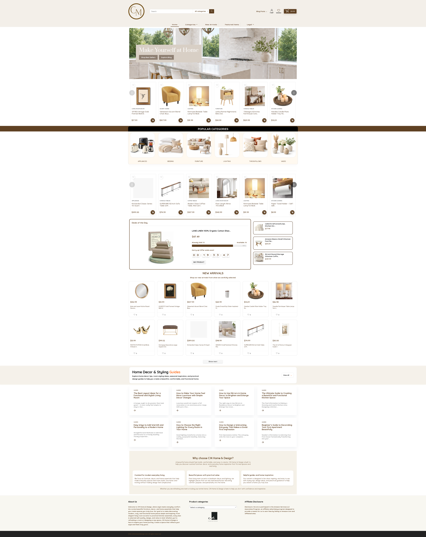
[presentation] (132, 93)
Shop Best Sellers (148, 57)
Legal (249, 24)
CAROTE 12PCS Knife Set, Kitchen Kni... (275, 225)
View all (287, 375)
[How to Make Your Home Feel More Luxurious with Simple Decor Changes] (191, 400)
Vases (283, 161)
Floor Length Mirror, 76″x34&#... (223, 205)
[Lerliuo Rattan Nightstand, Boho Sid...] (227, 96)
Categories (190, 24)
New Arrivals (211, 24)
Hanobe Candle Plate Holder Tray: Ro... (280, 113)
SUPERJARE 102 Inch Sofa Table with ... (170, 205)
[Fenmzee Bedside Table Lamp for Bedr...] (199, 96)
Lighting (190, 109)
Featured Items (232, 24)
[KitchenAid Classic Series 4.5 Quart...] (143, 188)
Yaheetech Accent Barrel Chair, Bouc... (170, 113)
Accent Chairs (164, 109)
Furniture (219, 109)
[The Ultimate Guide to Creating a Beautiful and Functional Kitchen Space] (277, 400)
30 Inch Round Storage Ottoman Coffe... (274, 255)
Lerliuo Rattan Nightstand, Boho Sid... (226, 113)
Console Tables (249, 109)
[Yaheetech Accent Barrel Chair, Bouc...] (171, 96)
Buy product (153, 120)
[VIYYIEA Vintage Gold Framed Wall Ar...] (143, 96)
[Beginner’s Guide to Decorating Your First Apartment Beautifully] (277, 432)
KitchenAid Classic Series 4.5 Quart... (142, 205)
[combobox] (213, 507)
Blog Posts (261, 11)
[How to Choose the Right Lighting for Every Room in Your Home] (191, 432)
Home (174, 24)
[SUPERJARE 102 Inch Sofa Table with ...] (171, 188)
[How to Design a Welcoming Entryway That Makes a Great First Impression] (234, 432)
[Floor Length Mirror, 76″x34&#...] (227, 188)
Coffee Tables (192, 200)
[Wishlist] (278, 10)
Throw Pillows (255, 161)
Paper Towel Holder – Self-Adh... (282, 205)
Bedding (171, 161)
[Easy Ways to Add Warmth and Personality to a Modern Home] (149, 432)
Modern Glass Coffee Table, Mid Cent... (196, 205)
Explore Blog (166, 57)
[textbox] (213, 507)
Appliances (142, 161)
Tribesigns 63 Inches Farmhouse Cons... (252, 113)
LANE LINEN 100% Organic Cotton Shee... (211, 231)
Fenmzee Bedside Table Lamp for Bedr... (197, 113)
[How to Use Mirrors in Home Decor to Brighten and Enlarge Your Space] (234, 400)
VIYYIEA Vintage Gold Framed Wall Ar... (140, 113)
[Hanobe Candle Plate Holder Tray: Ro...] (282, 96)
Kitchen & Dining (276, 109)
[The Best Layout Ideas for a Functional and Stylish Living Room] (149, 400)
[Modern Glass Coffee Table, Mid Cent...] (199, 188)
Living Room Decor (138, 109)
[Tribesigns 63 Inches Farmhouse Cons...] (255, 96)
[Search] (211, 11)
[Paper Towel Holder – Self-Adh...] (282, 188)
